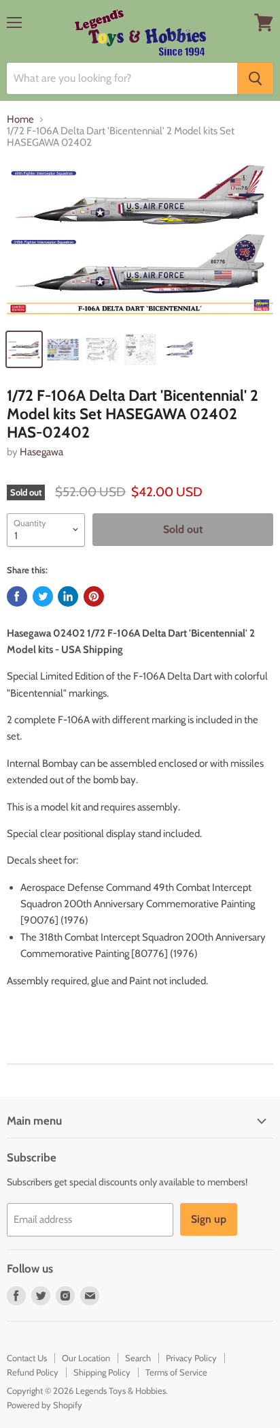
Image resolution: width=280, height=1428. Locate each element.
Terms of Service (176, 1372)
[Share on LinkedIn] (68, 596)
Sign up (208, 1219)
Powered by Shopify (44, 1404)
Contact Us (27, 1357)
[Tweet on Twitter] (43, 596)
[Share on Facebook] (17, 596)
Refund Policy (32, 1372)
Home (20, 119)
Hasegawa (41, 452)
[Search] (255, 78)
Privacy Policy (191, 1357)
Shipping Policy (101, 1372)
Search (138, 1357)
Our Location (86, 1357)
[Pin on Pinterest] (94, 596)
